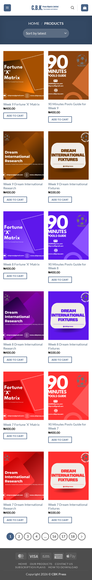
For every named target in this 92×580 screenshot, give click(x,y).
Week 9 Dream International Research (23, 186)
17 (63, 536)
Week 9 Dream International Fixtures (68, 186)
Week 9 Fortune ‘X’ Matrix (21, 104)
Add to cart (15, 115)
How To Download (63, 567)
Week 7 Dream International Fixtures (68, 506)
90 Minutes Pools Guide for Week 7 (67, 426)
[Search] (72, 8)
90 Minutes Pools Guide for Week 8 (67, 266)
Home (33, 23)
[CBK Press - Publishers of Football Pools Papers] (45, 8)
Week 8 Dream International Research (23, 346)
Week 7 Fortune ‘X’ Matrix (21, 424)
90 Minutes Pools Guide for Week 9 (67, 106)
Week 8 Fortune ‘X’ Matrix (21, 264)
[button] (7, 8)
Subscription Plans (30, 567)
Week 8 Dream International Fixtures (68, 346)
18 (73, 536)
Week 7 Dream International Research (23, 506)
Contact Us (64, 564)
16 (54, 536)
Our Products (41, 564)
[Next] (82, 536)
